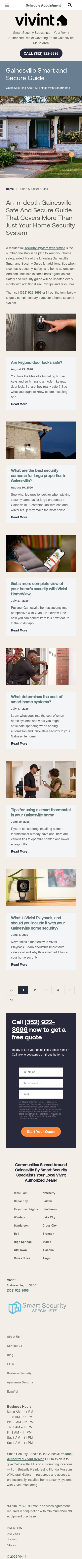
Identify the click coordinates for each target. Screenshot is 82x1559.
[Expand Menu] (42, 27)
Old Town (20, 1250)
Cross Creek (22, 1258)
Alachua (48, 1250)
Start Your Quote (41, 1131)
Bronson (48, 1234)
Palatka (48, 1201)
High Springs (23, 1242)
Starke (47, 1242)
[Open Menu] (7, 5)
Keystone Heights (26, 1209)
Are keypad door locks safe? (36, 363)
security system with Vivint (44, 248)
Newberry (49, 1193)
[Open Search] (70, 5)
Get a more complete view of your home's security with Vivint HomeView (39, 589)
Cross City (50, 1225)
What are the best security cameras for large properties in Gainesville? (38, 476)
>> (12, 1000)
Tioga (46, 1258)
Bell (16, 1234)
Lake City (49, 1217)
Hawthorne (50, 1209)
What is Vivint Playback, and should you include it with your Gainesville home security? (38, 923)
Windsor (19, 1217)
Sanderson (21, 1225)
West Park (20, 1193)
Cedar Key (21, 1201)
